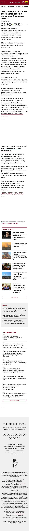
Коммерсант (18, 43)
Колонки (18, 6)
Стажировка (19, 452)
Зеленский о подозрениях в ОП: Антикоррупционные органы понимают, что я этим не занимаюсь (19, 288)
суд (15, 193)
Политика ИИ (8, 448)
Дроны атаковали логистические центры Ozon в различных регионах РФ (14, 378)
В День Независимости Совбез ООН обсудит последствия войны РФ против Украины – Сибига (14, 395)
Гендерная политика (18, 448)
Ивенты (20, 444)
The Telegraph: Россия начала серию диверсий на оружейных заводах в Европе (20, 276)
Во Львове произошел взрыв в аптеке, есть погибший (20, 244)
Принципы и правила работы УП (14, 450)
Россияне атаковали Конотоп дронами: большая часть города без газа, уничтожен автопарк (13, 345)
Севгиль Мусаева (19, 512)
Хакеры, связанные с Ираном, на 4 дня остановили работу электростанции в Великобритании (14, 386)
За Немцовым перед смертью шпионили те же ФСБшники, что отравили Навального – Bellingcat (14, 321)
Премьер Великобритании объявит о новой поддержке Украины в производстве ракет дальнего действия (14, 354)
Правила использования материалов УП (14, 446)
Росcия (20, 193)
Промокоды (14, 454)
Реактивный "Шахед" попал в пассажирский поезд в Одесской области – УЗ (20, 256)
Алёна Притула (20, 514)
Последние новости (9, 332)
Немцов (3, 193)
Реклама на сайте (11, 444)
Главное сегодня (7, 229)
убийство (10, 193)
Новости (3, 6)
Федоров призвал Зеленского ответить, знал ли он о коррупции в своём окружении (20, 235)
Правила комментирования (9, 223)
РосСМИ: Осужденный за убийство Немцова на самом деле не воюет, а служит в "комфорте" (14, 309)
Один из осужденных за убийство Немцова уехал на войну (13, 316)
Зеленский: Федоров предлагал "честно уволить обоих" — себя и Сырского (19, 266)
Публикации (11, 6)
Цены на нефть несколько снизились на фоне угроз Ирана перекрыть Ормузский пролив (13, 370)
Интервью (25, 6)
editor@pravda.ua (19, 515)
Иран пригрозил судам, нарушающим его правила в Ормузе (12, 337)
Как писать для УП (10, 452)
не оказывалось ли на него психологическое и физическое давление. (14, 114)
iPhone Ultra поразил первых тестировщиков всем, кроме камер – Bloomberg (14, 362)
